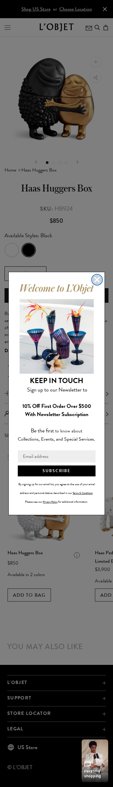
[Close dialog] (97, 279)
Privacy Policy (50, 502)
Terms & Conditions (83, 493)
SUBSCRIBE (56, 471)
